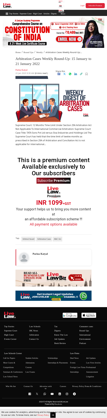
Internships (74, 372)
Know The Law (61, 335)
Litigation (90, 377)
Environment (85, 339)
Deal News (74, 358)
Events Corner (10, 339)
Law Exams (30, 372)
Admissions (30, 363)
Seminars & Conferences (13, 372)
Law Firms (74, 353)
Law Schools (34, 326)
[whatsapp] (70, 74)
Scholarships (53, 358)
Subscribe (53, 180)
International (85, 335)
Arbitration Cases (44, 239)
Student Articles (31, 358)
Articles (46, 14)
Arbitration (34, 335)
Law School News (10, 377)
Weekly (39, 52)
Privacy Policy (43, 415)
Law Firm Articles (93, 363)
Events (72, 363)
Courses (28, 367)
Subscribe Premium (95, 6)
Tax (56, 326)
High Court (37, 14)
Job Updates (59, 339)
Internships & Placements (58, 363)
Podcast (82, 343)
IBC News (33, 331)
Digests (54, 14)
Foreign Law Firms (77, 367)
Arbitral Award (28, 239)
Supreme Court (26, 14)
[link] (81, 74)
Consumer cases (86, 326)
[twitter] (64, 74)
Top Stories (13, 14)
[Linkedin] (75, 74)
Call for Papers (9, 358)
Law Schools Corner (13, 353)
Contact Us (34, 339)
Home (18, 52)
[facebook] (59, 74)
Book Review (60, 343)
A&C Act (57, 239)
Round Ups (28, 52)
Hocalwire (58, 404)
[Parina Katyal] (24, 257)
